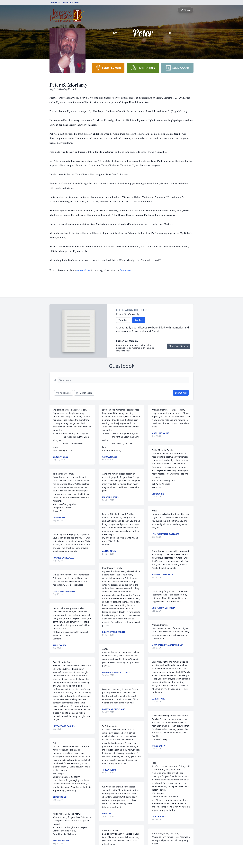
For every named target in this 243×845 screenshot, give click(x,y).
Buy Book (138, 320)
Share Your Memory (178, 346)
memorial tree (83, 270)
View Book (123, 320)
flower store (126, 270)
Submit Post (180, 392)
